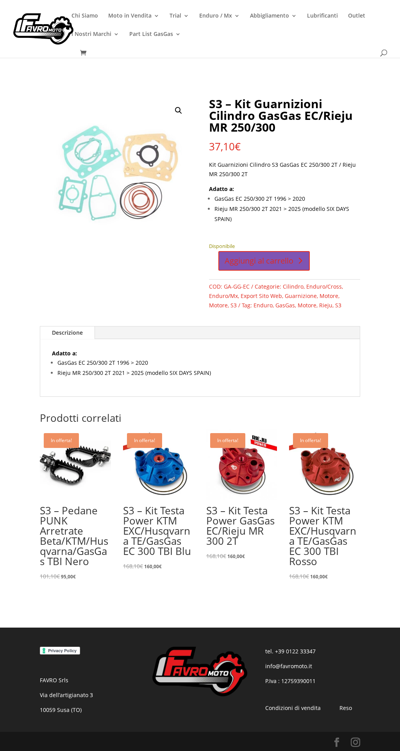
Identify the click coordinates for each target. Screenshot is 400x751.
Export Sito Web (261, 296)
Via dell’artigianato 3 (66, 695)
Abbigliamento (269, 16)
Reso (345, 708)
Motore (329, 296)
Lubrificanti (322, 16)
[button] (178, 110)
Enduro (263, 305)
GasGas (285, 305)
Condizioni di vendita (293, 708)
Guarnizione (301, 296)
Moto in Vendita (130, 16)
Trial (175, 16)
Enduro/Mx (223, 296)
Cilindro (293, 286)
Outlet (356, 16)
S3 (233, 305)
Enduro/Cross (324, 286)
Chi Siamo (84, 16)
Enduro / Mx (215, 16)
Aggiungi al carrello (259, 260)
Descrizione (67, 332)
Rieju (325, 305)
